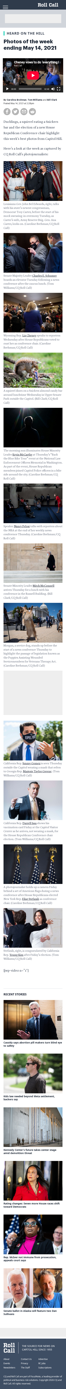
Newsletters (9, 1367)
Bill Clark (52, 100)
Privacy (24, 1363)
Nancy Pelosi (22, 526)
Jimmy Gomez (31, 763)
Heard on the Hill (26, 33)
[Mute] (53, 89)
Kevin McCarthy (22, 454)
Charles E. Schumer (44, 276)
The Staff (25, 1367)
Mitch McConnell (43, 586)
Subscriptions (45, 1367)
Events (7, 1363)
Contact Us (26, 1359)
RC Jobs (42, 1363)
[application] (33, 75)
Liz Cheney (29, 335)
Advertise (43, 1359)
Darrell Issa (30, 823)
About (6, 1359)
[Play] (7, 89)
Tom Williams (35, 100)
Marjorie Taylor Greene (37, 771)
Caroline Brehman (17, 100)
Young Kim (16, 955)
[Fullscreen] (58, 89)
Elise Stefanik (30, 899)
